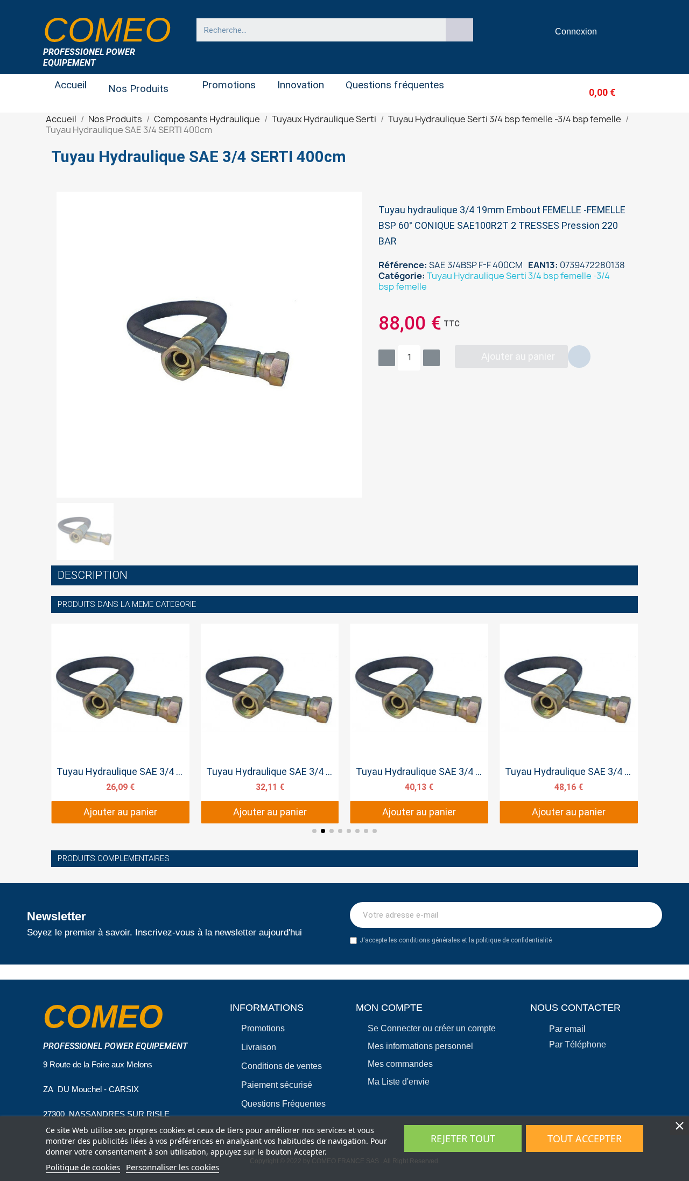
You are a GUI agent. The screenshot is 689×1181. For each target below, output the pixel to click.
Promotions (229, 85)
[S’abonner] (648, 915)
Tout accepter (584, 1138)
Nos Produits (138, 88)
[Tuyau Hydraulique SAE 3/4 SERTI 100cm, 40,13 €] (419, 724)
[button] (584, 92)
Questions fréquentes (395, 85)
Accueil (70, 85)
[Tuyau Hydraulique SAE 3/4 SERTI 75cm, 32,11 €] (270, 724)
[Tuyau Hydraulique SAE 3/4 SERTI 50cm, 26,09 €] (120, 724)
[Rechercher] (460, 29)
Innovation (300, 85)
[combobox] (315, 29)
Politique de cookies (83, 1167)
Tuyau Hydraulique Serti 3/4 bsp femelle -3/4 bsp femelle (494, 281)
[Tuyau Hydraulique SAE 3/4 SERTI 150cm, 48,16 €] (569, 724)
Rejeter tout (463, 1138)
